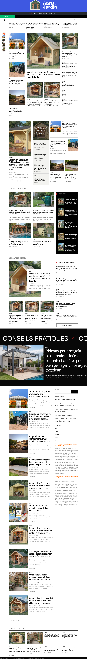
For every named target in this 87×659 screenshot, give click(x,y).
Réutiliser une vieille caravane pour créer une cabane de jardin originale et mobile (52, 25)
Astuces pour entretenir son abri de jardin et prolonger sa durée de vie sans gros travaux (71, 201)
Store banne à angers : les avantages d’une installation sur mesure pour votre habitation (16, 54)
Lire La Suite (31, 407)
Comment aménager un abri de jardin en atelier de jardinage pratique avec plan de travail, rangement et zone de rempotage (40, 131)
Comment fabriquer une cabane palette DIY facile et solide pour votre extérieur (69, 25)
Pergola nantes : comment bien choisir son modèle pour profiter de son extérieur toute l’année (16, 82)
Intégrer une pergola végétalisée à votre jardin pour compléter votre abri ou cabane (70, 102)
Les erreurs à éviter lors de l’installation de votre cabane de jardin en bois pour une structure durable (71, 213)
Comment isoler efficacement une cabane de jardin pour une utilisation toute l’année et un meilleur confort (34, 25)
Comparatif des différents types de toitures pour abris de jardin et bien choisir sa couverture (19, 163)
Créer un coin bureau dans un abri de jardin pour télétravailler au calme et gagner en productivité (40, 178)
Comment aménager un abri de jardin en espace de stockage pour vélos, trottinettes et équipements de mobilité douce (40, 488)
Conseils (45, 13)
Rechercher (57, 389)
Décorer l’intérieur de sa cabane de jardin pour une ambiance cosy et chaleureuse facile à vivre (51, 103)
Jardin (50, 13)
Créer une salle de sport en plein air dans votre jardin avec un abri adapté (70, 93)
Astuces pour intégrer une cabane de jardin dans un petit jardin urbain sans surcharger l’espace (17, 25)
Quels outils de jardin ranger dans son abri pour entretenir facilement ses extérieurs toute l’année (40, 145)
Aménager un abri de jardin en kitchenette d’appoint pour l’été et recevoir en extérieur (69, 649)
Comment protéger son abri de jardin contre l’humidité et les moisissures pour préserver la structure (40, 156)
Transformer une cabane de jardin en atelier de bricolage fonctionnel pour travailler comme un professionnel (34, 103)
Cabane (40, 13)
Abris (35, 13)
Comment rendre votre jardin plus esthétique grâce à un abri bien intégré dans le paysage (70, 54)
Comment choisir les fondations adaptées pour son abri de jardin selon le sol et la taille (40, 167)
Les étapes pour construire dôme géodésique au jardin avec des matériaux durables (70, 84)
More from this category (67, 325)
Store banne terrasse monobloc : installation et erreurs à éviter (39, 508)
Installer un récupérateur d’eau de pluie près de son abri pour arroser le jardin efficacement (69, 65)
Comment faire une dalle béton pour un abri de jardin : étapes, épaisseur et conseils (71, 177)
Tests (55, 13)
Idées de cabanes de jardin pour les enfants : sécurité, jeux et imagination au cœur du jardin (43, 74)
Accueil (30, 13)
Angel (46, 19)
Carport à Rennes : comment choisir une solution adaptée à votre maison (63, 19)
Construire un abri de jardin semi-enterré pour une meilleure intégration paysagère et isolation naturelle (70, 248)
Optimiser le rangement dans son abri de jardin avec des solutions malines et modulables (71, 236)
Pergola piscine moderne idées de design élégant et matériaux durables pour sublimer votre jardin (69, 74)
